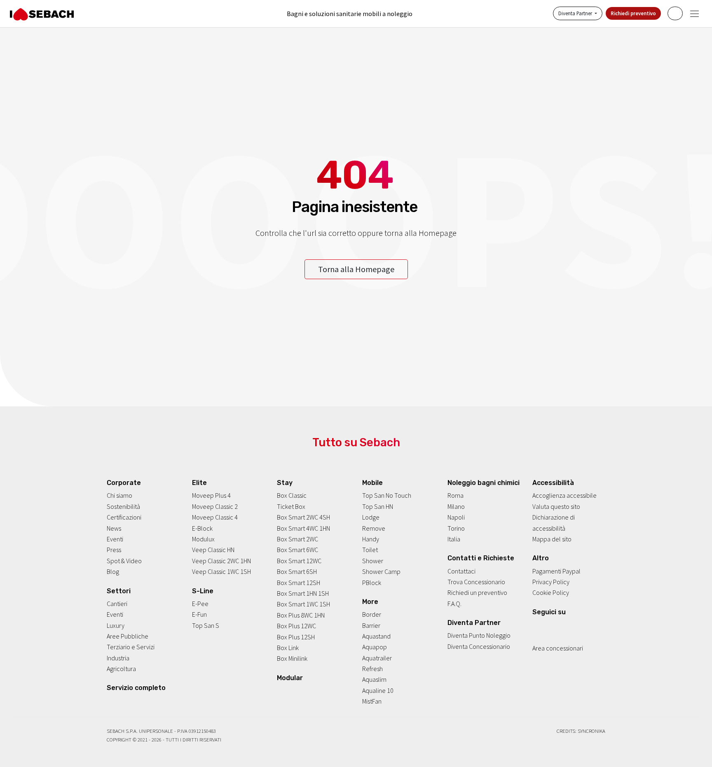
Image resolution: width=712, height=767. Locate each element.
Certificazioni (124, 517)
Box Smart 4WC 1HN (303, 528)
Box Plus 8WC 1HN (301, 615)
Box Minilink (292, 659)
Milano (456, 506)
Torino (456, 528)
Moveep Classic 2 (215, 506)
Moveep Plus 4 (211, 496)
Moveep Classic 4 (215, 517)
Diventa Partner (575, 13)
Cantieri (117, 603)
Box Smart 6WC (297, 550)
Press (114, 550)
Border (371, 615)
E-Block (202, 528)
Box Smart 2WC (297, 539)
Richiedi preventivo (633, 13)
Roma (455, 496)
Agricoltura (121, 669)
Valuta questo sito (556, 506)
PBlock (371, 582)
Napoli (456, 517)
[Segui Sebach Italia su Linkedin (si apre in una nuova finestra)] (569, 626)
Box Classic (292, 496)
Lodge (370, 517)
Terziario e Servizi (131, 647)
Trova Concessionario (476, 582)
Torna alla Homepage (356, 269)
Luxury (115, 625)
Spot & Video (124, 561)
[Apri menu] (694, 13)
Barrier (371, 625)
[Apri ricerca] (675, 13)
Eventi (115, 539)
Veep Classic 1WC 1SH (221, 572)
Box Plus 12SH (296, 637)
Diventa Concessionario (478, 646)
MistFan (372, 701)
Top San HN (377, 506)
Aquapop (374, 647)
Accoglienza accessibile (564, 496)
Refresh (372, 669)
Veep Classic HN (213, 550)
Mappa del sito (551, 539)
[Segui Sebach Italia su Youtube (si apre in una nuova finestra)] (558, 626)
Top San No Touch (386, 496)
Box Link (288, 647)
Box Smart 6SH (297, 572)
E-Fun (199, 615)
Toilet (370, 550)
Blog (113, 572)
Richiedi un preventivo (477, 593)
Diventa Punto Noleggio (479, 636)
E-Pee (200, 603)
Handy (370, 539)
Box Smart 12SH (298, 582)
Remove (373, 528)
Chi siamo (119, 496)
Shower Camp (381, 572)
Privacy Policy (550, 582)
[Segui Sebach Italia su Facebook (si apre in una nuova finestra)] (535, 626)
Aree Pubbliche (127, 636)
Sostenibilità (123, 506)
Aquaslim (374, 680)
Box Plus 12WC (296, 626)
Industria (118, 658)
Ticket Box (291, 506)
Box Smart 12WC (299, 561)
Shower (372, 561)
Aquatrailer (377, 658)
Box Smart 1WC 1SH (303, 604)
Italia (453, 539)
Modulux (203, 539)
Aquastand (376, 636)
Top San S (205, 625)
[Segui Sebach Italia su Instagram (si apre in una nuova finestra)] (546, 626)
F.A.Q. (454, 603)
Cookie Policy (550, 593)
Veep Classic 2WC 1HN (221, 561)
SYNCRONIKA (591, 730)
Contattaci (461, 571)
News (114, 528)
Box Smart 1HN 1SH (303, 594)
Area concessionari (557, 648)
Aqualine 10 (377, 690)
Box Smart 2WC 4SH (303, 517)
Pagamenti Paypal (556, 571)
